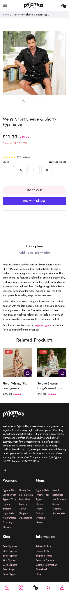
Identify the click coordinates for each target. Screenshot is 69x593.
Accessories (25, 518)
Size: (6, 162)
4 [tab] (37, 102)
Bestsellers (24, 499)
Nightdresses (9, 518)
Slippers (23, 513)
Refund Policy (43, 551)
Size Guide (42, 569)
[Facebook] (5, 471)
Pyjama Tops (9, 499)
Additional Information (35, 252)
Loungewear (9, 495)
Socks (22, 508)
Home (6, 14)
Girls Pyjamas (10, 551)
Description (34, 246)
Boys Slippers (10, 569)
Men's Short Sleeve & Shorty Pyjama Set (29, 121)
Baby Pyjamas (10, 555)
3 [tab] (32, 102)
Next (62, 375)
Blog (38, 574)
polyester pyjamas (43, 325)
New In (23, 504)
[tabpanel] (34, 63)
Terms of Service (45, 560)
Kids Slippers (9, 560)
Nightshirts (8, 513)
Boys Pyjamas (10, 546)
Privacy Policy (43, 546)
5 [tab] (41, 102)
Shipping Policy (44, 555)
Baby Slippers (10, 574)
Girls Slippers (10, 565)
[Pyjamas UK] (34, 5)
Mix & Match (26, 495)
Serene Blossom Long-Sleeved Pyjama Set (51, 385)
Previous (7, 375)
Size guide (59, 162)
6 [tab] (46, 102)
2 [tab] (28, 102)
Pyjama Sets (9, 490)
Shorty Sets (25, 490)
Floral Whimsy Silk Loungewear (15, 385)
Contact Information (46, 565)
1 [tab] (23, 102)
